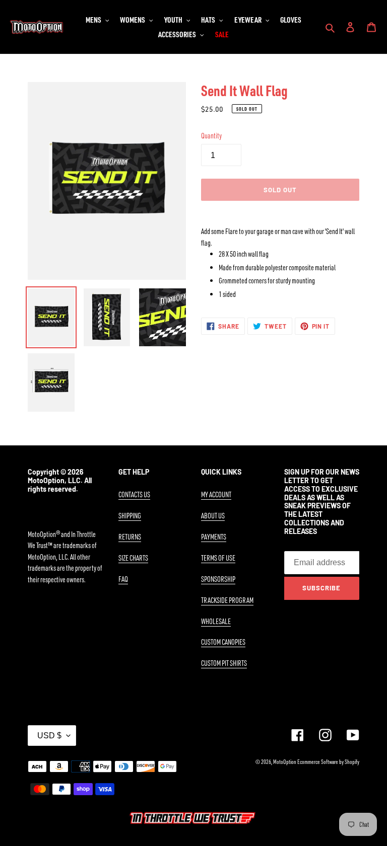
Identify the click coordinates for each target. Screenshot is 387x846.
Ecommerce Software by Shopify (328, 761)
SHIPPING (129, 515)
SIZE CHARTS (133, 558)
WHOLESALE (216, 621)
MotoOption (284, 761)
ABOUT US (213, 515)
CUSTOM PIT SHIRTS (224, 663)
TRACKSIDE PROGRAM (227, 600)
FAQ (123, 579)
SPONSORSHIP (218, 579)
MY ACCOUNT (216, 494)
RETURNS (129, 537)
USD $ (49, 735)
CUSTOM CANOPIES (223, 642)
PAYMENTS (213, 537)
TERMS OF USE (218, 558)
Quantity (211, 135)
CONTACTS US (134, 494)
